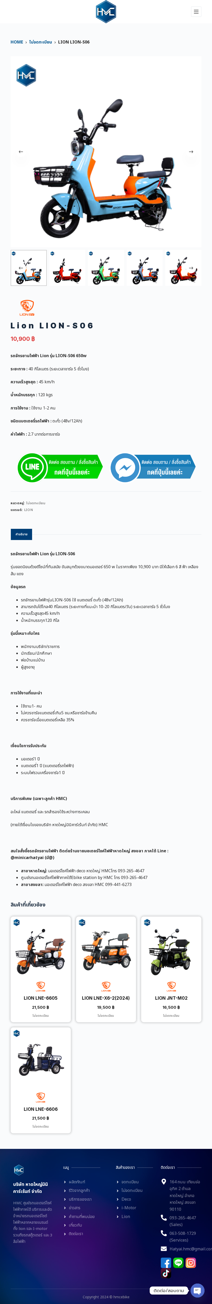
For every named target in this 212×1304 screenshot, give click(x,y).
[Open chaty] (198, 1291)
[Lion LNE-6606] (41, 1057)
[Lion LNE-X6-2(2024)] (106, 947)
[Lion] (27, 307)
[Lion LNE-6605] (41, 947)
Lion (28, 510)
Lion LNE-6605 (40, 998)
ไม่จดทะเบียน (36, 503)
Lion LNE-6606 (41, 1109)
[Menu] (196, 11)
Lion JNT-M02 (171, 998)
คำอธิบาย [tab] (21, 534)
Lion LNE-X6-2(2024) (106, 998)
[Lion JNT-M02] (171, 947)
